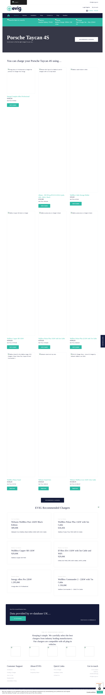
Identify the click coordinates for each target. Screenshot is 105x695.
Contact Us (50, 15)
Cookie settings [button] (91, 692)
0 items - (93, 10)
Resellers (65, 15)
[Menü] (102, 683)
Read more (12, 488)
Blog (58, 15)
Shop (41, 15)
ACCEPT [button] (100, 692)
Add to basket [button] (12, 105)
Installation (33, 15)
